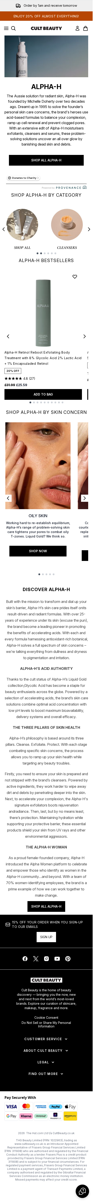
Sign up (46, 937)
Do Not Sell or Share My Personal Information (46, 1024)
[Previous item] (3, 229)
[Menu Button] (5, 28)
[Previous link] (8, 498)
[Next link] (84, 498)
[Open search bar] (13, 28)
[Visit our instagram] (46, 958)
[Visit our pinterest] (68, 958)
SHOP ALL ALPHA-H (46, 160)
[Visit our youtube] (57, 958)
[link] (77, 28)
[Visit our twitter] (35, 958)
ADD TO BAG (43, 394)
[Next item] (89, 229)
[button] (82, 1191)
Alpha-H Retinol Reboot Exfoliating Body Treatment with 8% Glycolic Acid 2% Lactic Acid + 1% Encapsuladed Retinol (43, 357)
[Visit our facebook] (25, 958)
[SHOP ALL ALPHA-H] (46, 56)
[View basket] (85, 28)
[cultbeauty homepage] (46, 28)
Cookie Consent (46, 1017)
